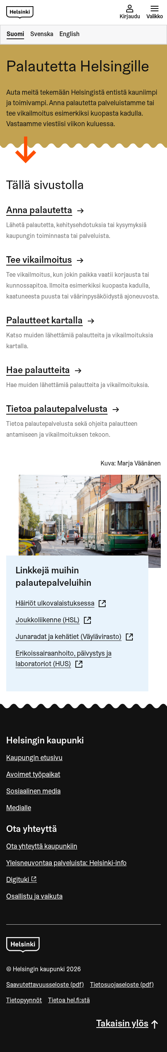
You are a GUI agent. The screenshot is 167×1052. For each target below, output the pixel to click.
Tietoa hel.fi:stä (69, 1001)
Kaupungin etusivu (34, 758)
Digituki (18, 880)
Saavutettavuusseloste (45, 985)
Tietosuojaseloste (122, 985)
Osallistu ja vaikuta (34, 897)
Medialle (18, 808)
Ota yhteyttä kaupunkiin (41, 847)
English (69, 34)
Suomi (15, 34)
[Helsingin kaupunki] (23, 944)
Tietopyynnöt (24, 1001)
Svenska (41, 34)
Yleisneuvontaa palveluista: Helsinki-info (66, 863)
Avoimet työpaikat (33, 775)
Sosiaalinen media (33, 791)
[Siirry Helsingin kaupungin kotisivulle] (19, 12)
